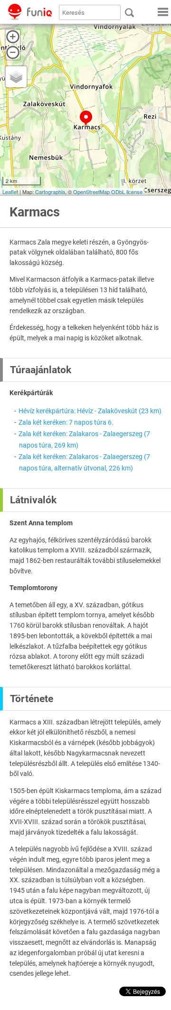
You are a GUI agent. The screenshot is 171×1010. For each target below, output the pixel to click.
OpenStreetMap (91, 191)
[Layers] (16, 76)
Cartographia (50, 191)
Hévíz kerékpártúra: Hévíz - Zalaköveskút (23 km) (90, 411)
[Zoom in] (13, 37)
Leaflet (10, 191)
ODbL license (126, 191)
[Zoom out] (13, 52)
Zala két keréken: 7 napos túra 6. (66, 422)
